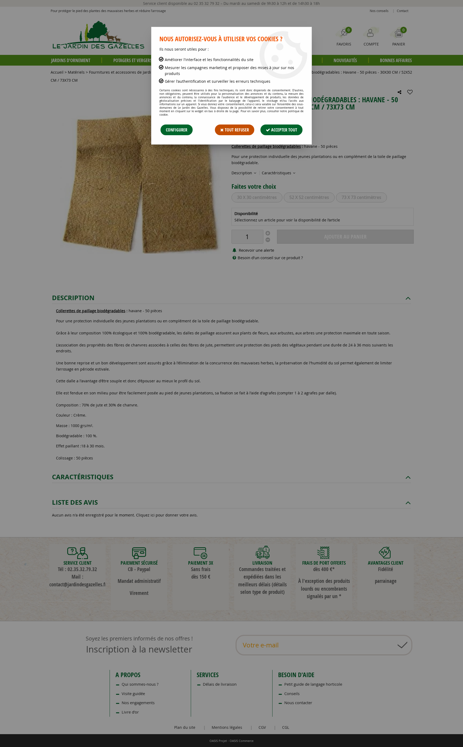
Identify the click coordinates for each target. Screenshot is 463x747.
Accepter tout (283, 130)
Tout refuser (236, 130)
